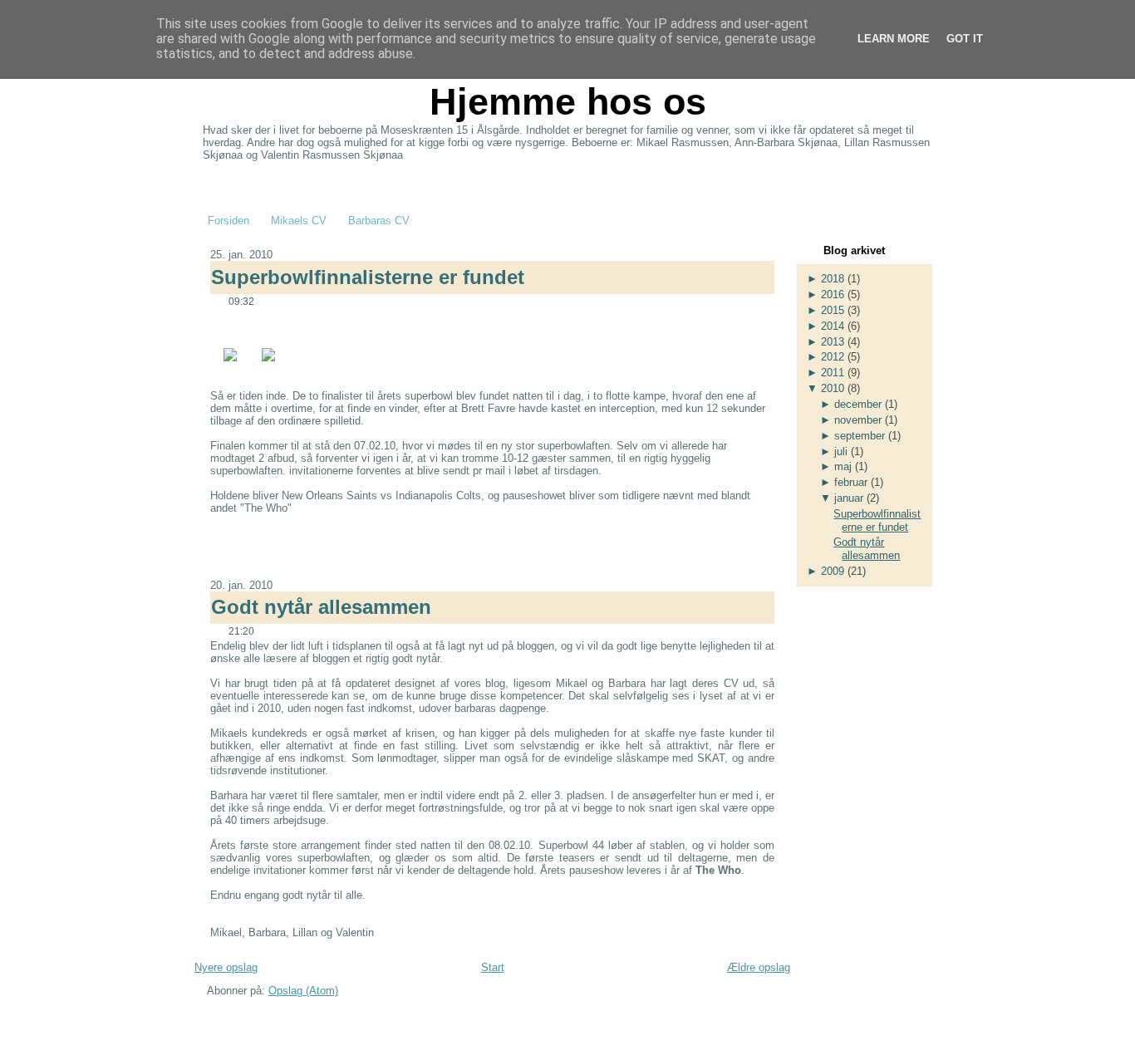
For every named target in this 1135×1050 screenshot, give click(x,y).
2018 (832, 278)
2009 (832, 571)
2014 (832, 326)
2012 (832, 357)
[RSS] (209, 1016)
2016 (832, 294)
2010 (832, 388)
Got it (964, 38)
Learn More (893, 38)
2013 (832, 342)
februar (850, 482)
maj (843, 466)
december (858, 404)
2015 (832, 310)
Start (492, 967)
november (858, 420)
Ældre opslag (758, 967)
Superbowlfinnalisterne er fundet (367, 277)
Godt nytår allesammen (321, 607)
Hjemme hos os (568, 102)
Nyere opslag (226, 967)
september (859, 435)
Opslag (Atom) (303, 990)
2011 (832, 372)
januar (848, 498)
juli (841, 451)
